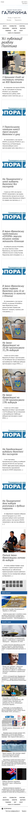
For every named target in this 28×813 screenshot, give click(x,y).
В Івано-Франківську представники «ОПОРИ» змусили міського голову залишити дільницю (13, 236)
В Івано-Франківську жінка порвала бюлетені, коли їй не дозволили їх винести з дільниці (13, 290)
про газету (24, 1)
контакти (24, 3)
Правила (24, 811)
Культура (14, 28)
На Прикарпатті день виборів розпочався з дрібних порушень (13, 504)
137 (14, 582)
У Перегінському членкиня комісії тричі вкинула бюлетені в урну (11, 130)
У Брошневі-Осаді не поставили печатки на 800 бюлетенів (13, 79)
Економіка (6, 28)
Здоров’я (22, 28)
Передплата (18, 20)
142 (11, 585)
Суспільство (12, 26)
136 (11, 582)
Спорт (21, 30)
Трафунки (8, 30)
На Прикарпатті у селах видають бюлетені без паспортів (12, 182)
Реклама (9, 20)
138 (18, 582)
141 (7, 585)
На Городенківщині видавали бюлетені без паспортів (12, 451)
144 (18, 585)
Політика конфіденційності (13, 811)
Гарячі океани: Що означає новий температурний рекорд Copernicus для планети (13, 755)
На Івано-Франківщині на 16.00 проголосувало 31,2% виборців (13, 346)
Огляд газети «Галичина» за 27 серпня (13, 729)
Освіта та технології (14, 33)
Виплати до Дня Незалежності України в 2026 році (13, 610)
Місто (4, 26)
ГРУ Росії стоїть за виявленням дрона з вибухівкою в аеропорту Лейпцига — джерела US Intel (13, 640)
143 (14, 585)
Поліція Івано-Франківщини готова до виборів (13, 558)
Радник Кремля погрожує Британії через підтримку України (11, 783)
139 (21, 582)
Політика (22, 26)
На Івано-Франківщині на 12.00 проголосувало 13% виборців (13, 398)
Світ (15, 30)
